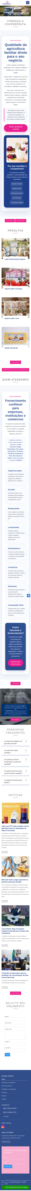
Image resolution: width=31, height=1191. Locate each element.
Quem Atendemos (7, 1086)
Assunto (8, 1048)
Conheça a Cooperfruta (8, 1083)
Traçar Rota (6, 1142)
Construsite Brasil (15, 1183)
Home (3, 1080)
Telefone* (8, 1023)
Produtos (4, 1093)
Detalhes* (8, 1030)
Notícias (4, 1096)
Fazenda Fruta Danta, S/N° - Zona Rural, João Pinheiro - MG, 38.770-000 (13, 1138)
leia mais (9, 221)
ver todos (15, 363)
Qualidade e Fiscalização (9, 1090)
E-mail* (7, 1042)
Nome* (7, 1017)
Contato (4, 1100)
